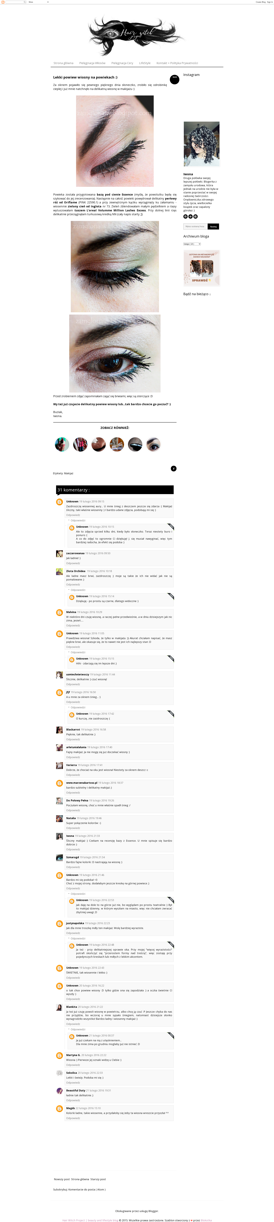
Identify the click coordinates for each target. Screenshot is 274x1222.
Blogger (153, 1211)
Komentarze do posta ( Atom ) (86, 1189)
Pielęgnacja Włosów (92, 63)
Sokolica (71, 1072)
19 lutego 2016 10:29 (89, 612)
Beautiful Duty (75, 1090)
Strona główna (63, 63)
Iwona (70, 836)
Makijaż (68, 473)
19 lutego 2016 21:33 (87, 836)
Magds (70, 1108)
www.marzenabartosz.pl (81, 782)
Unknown (72, 501)
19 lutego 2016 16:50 (83, 692)
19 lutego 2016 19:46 (89, 818)
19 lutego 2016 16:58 (93, 729)
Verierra (71, 765)
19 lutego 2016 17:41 (90, 765)
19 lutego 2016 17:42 (101, 713)
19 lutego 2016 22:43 (91, 967)
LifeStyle (145, 63)
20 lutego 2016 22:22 (93, 1055)
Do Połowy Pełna (77, 800)
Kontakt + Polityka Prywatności (177, 63)
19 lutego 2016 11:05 (91, 633)
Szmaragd (72, 857)
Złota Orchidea (76, 571)
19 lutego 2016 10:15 (101, 526)
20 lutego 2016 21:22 (90, 1006)
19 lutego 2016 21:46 (91, 875)
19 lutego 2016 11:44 (102, 674)
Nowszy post (62, 1179)
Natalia (71, 818)
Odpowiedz (73, 515)
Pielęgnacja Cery (122, 63)
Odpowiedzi (78, 520)
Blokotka (206, 1220)
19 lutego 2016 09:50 (97, 553)
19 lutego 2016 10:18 (99, 571)
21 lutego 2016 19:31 (98, 1090)
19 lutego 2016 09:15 (91, 501)
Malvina (71, 612)
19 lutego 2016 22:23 (97, 923)
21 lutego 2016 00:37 (101, 1035)
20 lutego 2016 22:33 (90, 1072)
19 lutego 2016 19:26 (101, 800)
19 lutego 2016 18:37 (110, 782)
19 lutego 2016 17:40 (99, 747)
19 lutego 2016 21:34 (92, 857)
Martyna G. (73, 1055)
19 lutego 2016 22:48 (101, 944)
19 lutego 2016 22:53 (101, 900)
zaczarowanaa (75, 553)
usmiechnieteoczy (77, 674)
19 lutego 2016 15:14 (101, 596)
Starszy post (98, 1179)
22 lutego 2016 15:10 (88, 1108)
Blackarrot (73, 729)
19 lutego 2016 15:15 (101, 658)
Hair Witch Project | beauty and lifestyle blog (90, 1220)
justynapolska (75, 923)
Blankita (71, 1006)
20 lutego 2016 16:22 (91, 985)
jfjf (68, 692)
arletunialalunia (76, 747)
